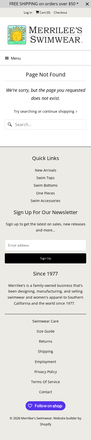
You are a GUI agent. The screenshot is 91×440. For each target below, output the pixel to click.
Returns (45, 341)
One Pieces (45, 193)
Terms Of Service (45, 381)
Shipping (45, 351)
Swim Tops (45, 177)
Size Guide (46, 331)
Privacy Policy (45, 371)
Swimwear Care (45, 321)
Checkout (60, 12)
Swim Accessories (45, 200)
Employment (45, 361)
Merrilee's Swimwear (36, 418)
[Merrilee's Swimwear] (45, 35)
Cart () (44, 12)
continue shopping (58, 111)
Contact (45, 391)
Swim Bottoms (46, 185)
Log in (28, 12)
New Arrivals (45, 170)
